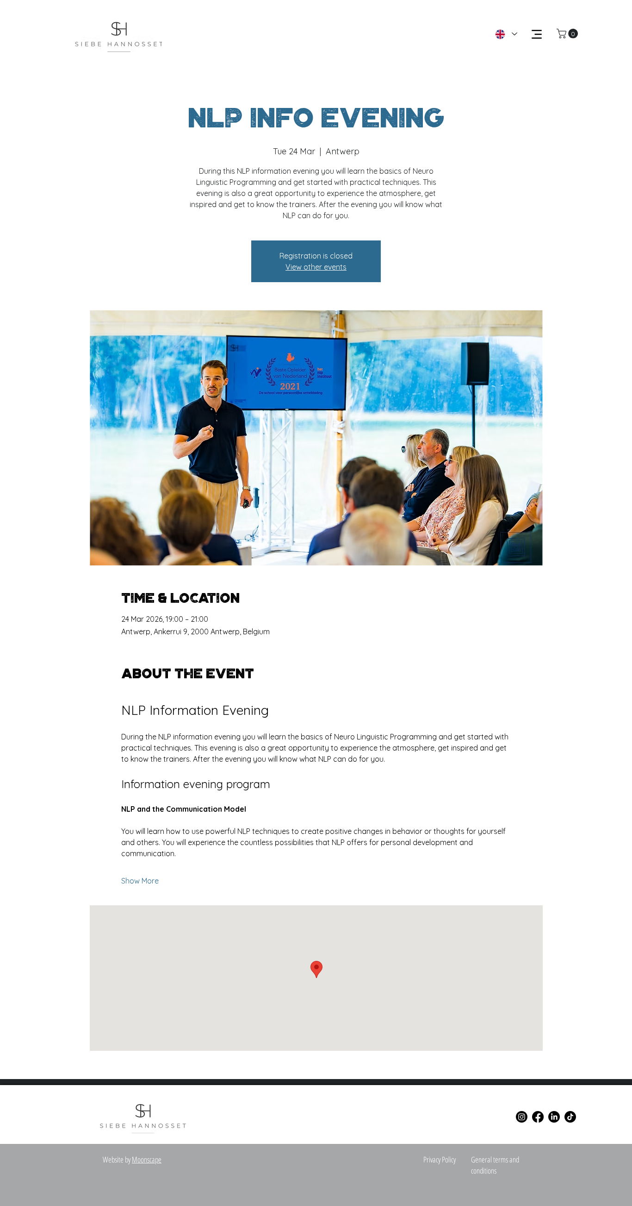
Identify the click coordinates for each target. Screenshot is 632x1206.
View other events (316, 267)
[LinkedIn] (554, 1117)
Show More (140, 880)
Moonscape (146, 1159)
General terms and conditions (495, 1165)
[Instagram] (521, 1117)
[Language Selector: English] (506, 34)
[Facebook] (538, 1117)
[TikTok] (570, 1117)
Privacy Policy (439, 1159)
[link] (568, 33)
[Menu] (537, 34)
